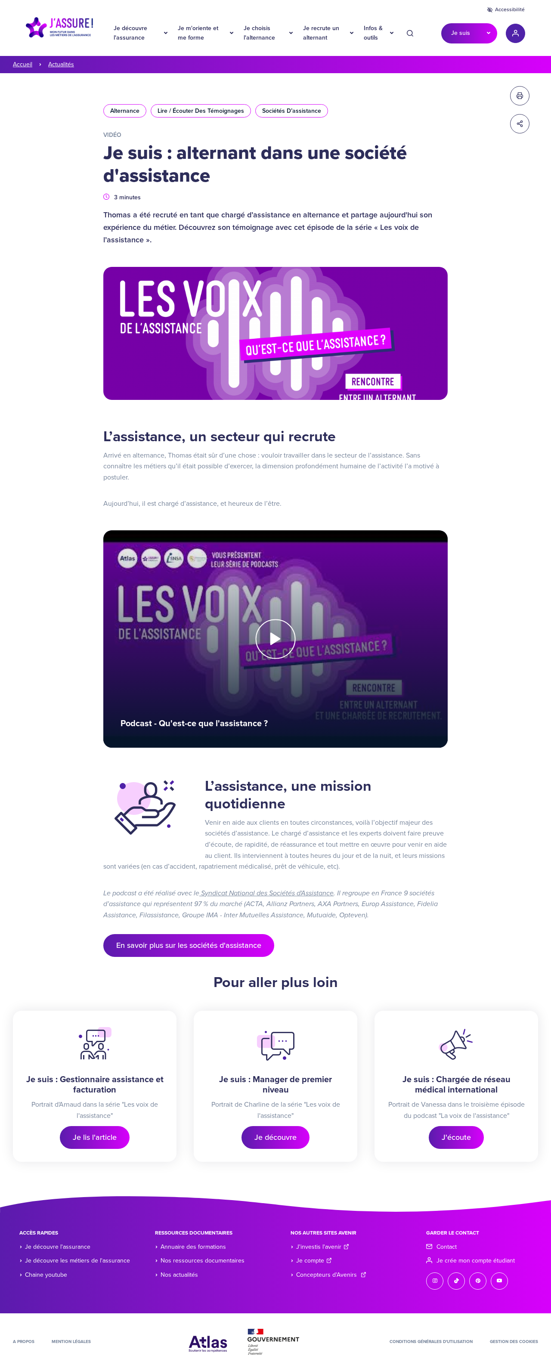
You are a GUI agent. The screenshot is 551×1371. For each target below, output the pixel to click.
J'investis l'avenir (318, 1246)
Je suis (460, 33)
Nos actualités (179, 1274)
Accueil (22, 64)
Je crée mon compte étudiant (475, 1260)
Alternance (124, 111)
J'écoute (456, 1137)
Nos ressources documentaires (203, 1260)
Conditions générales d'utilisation (431, 1341)
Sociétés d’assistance (291, 111)
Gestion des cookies (514, 1341)
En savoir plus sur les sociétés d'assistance (188, 945)
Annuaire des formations (193, 1246)
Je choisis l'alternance (259, 33)
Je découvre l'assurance (130, 33)
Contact (446, 1246)
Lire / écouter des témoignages (201, 111)
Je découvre (275, 1137)
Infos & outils (373, 33)
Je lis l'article (95, 1137)
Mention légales (71, 1341)
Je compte (310, 1260)
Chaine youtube (46, 1274)
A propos (23, 1341)
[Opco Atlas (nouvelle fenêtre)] (208, 1341)
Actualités (61, 64)
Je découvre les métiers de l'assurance (77, 1260)
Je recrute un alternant (321, 33)
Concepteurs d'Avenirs (327, 1274)
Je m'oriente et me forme (198, 33)
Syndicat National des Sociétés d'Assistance (266, 893)
